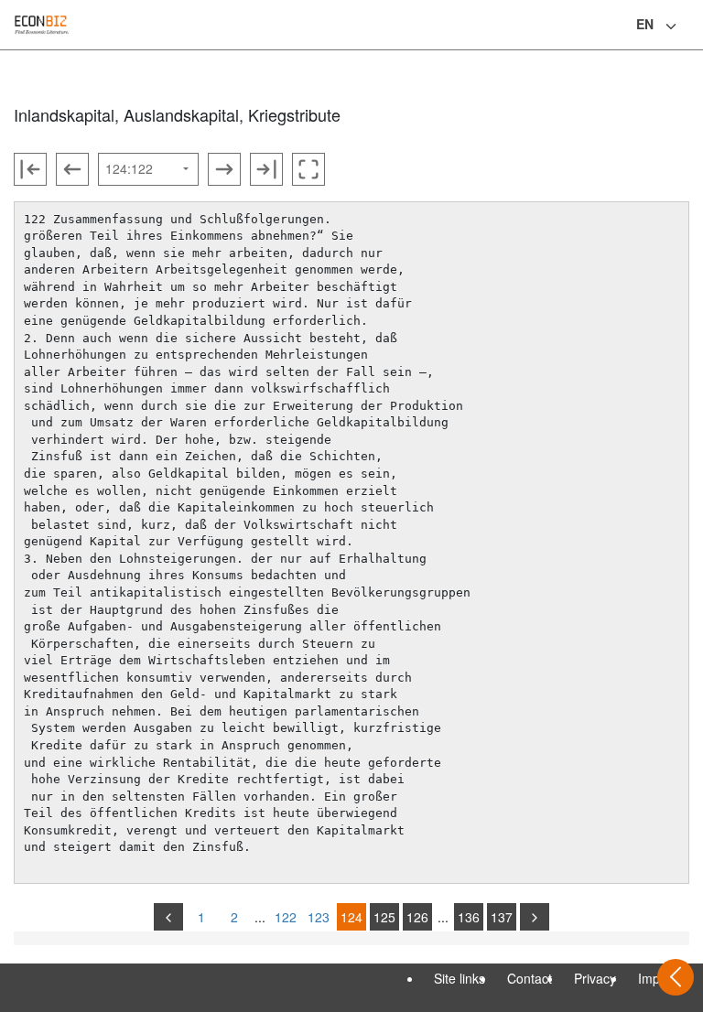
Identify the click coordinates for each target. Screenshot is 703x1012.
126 (417, 917)
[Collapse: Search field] (687, 26)
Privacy (595, 978)
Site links (459, 978)
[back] (168, 917)
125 (384, 917)
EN (645, 24)
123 (319, 917)
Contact (529, 978)
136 (469, 917)
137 (502, 917)
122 (286, 917)
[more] (534, 917)
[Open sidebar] (675, 977)
